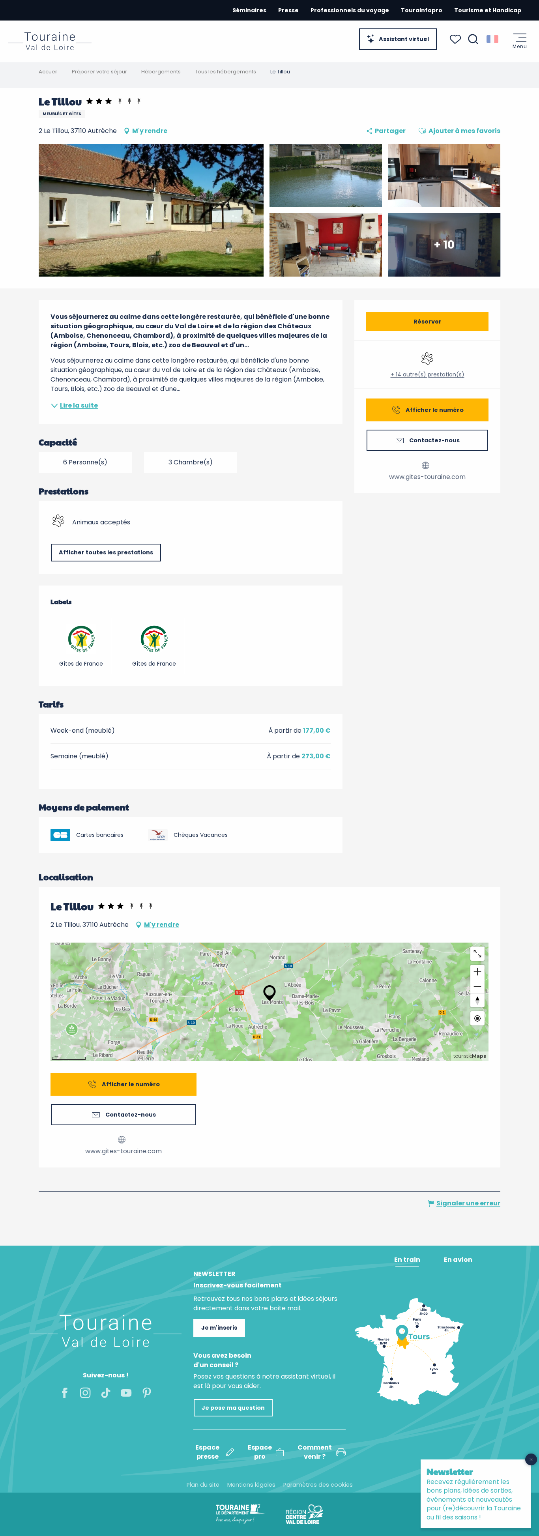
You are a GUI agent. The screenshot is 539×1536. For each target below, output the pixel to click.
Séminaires (249, 10)
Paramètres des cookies (318, 1485)
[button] (473, 39)
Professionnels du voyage (350, 10)
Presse (288, 10)
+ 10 (444, 244)
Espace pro (260, 1452)
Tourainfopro (421, 10)
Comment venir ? (315, 1452)
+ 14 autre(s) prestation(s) (427, 374)
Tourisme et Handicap (487, 10)
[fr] (493, 39)
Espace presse (207, 1452)
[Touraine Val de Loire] (50, 41)
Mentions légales (251, 1485)
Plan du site (203, 1485)
